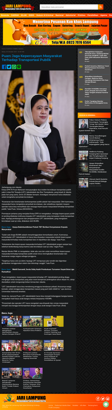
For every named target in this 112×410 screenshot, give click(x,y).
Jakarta (20, 49)
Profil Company (54, 407)
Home (51, 405)
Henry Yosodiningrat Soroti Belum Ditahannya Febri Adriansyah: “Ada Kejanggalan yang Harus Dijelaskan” (94, 141)
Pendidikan (93, 15)
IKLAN (24, 15)
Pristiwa (81, 15)
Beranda (5, 15)
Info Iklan (83, 405)
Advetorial (71, 15)
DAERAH (15, 15)
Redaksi (75, 405)
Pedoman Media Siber (63, 405)
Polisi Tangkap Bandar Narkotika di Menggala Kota (96, 102)
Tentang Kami (93, 405)
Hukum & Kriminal (44, 15)
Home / (4, 49)
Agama (103, 15)
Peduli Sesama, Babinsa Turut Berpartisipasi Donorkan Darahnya (97, 67)
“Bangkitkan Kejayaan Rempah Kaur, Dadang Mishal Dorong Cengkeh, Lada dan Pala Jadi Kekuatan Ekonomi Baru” (96, 55)
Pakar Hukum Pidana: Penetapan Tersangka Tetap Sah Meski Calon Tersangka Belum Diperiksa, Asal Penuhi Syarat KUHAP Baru (93, 125)
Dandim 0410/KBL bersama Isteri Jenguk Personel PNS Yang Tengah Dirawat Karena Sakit (96, 91)
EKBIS (31, 15)
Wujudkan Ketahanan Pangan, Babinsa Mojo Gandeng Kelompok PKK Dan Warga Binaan (96, 79)
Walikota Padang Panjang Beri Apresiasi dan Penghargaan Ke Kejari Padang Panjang (98, 155)
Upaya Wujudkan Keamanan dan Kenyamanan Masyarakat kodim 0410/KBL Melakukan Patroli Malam (93, 168)
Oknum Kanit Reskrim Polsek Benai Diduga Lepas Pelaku (98, 181)
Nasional (60, 15)
